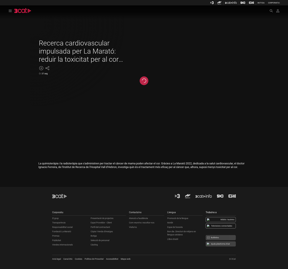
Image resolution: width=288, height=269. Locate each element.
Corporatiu (274, 3)
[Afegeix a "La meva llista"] (41, 68)
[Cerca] (272, 11)
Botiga (261, 3)
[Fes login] (278, 11)
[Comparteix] (47, 68)
